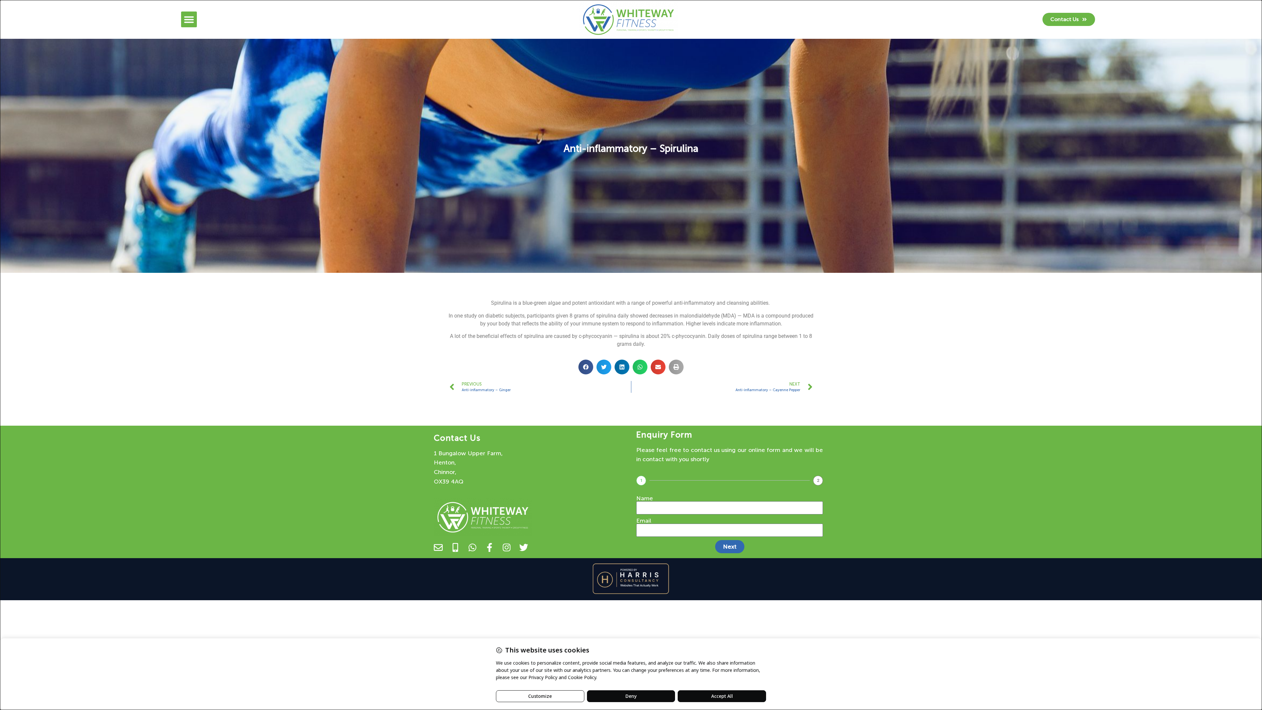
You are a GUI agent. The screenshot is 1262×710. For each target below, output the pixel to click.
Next (729, 546)
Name (644, 498)
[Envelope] (438, 547)
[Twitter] (523, 547)
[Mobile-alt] (455, 547)
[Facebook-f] (489, 547)
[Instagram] (506, 547)
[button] (189, 19)
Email (643, 521)
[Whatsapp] (472, 547)
